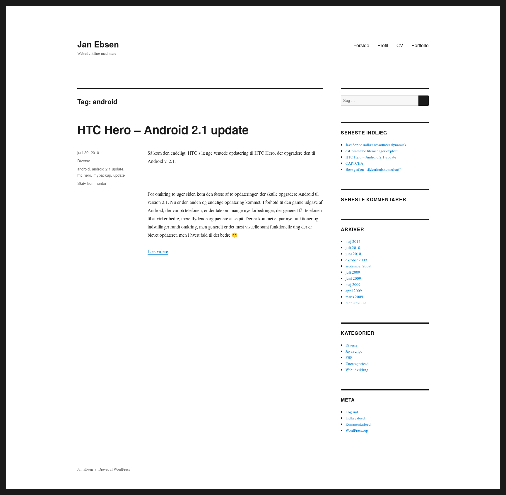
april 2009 (354, 290)
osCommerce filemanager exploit (372, 150)
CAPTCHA (354, 163)
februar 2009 (356, 302)
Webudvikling (357, 369)
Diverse (83, 160)
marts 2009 (354, 296)
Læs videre (158, 251)
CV (399, 45)
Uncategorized (357, 363)
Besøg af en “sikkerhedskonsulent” (373, 169)
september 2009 (358, 266)
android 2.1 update (107, 169)
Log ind (352, 411)
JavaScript (354, 351)
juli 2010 (353, 247)
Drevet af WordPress (114, 469)
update (119, 175)
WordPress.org (357, 430)
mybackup (102, 175)
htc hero (84, 175)
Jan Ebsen (98, 44)
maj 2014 (353, 241)
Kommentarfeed (358, 424)
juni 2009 (353, 278)
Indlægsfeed (355, 418)
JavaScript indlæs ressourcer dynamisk (376, 144)
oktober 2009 (356, 259)
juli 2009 (353, 272)
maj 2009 (353, 284)
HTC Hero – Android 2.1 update (163, 129)
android (83, 169)
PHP (349, 357)
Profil (382, 45)
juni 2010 (353, 253)
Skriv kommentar (91, 183)
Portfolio (420, 45)
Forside (361, 45)
